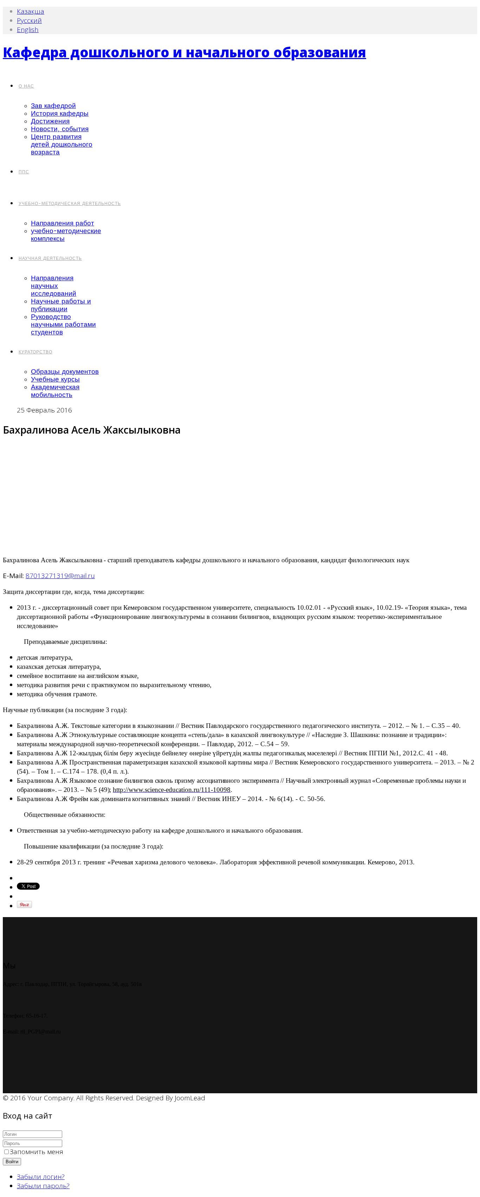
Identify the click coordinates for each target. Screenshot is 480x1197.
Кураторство (35, 352)
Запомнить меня (36, 1151)
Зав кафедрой (53, 106)
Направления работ (62, 223)
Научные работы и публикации (61, 305)
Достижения (50, 121)
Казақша (30, 11)
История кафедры (60, 113)
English (28, 29)
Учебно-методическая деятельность (70, 203)
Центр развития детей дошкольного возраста (61, 144)
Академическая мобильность (55, 391)
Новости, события (60, 129)
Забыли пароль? (43, 1185)
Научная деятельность (50, 258)
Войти (12, 1161)
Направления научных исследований (53, 285)
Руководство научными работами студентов (63, 324)
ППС (24, 171)
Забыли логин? (41, 1176)
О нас (26, 86)
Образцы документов (65, 372)
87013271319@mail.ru (60, 575)
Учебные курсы (55, 379)
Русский (29, 20)
